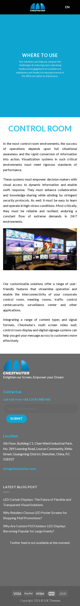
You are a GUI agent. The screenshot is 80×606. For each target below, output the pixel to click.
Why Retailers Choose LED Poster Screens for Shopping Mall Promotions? (35, 515)
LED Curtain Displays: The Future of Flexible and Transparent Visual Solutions (37, 502)
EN (67, 7)
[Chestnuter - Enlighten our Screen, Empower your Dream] (37, 7)
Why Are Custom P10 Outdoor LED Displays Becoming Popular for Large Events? (34, 528)
